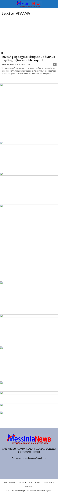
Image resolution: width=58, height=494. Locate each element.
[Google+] (26, 464)
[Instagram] (32, 464)
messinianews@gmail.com (35, 458)
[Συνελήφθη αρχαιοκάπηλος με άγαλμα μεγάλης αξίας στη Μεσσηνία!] (29, 36)
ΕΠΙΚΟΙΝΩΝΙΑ (34, 482)
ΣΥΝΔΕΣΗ (22, 482)
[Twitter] (38, 464)
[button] (53, 4)
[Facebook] (14, 464)
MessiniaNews (7, 64)
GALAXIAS (29, 486)
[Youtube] (44, 464)
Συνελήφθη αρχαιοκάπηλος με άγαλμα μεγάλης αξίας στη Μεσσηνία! (28, 58)
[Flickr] (20, 464)
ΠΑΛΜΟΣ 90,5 (48, 482)
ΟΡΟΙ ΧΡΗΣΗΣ (9, 482)
